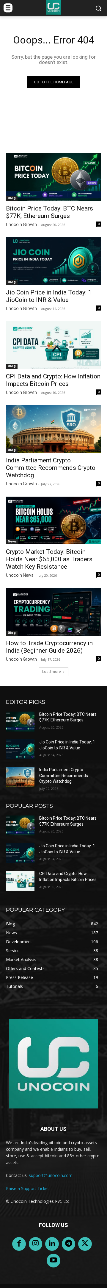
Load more (51, 671)
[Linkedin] (52, 1244)
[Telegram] (68, 1244)
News (12, 541)
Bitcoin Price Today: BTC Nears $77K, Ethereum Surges (49, 212)
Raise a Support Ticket (27, 1188)
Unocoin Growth (21, 224)
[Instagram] (36, 1244)
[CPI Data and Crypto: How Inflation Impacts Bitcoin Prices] (53, 345)
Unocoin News (20, 575)
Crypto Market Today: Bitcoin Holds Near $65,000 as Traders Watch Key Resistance (49, 559)
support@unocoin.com (51, 1175)
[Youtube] (53, 1260)
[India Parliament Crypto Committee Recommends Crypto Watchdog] (53, 429)
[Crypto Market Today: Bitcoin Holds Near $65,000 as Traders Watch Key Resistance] (53, 520)
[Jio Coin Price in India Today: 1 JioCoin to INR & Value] (53, 261)
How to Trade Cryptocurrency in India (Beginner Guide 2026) (49, 647)
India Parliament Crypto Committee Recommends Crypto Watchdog (50, 468)
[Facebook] (19, 1244)
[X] (85, 1244)
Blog (12, 198)
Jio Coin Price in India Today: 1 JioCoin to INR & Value (49, 296)
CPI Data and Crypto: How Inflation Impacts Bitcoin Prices (53, 380)
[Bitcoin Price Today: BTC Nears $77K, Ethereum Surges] (53, 177)
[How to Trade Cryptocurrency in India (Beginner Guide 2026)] (53, 612)
